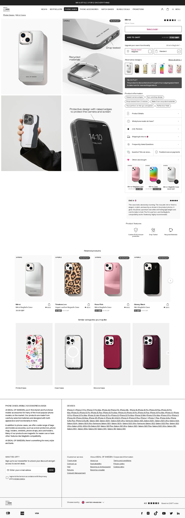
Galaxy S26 (94, 421)
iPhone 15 (75, 413)
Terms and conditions (122, 461)
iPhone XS (71, 418)
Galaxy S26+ (105, 421)
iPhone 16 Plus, (155, 410)
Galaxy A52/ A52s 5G (81, 426)
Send (51, 470)
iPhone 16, (134, 410)
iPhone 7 (144, 418)
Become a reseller (97, 470)
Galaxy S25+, (149, 421)
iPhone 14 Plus (143, 413)
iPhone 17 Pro (80, 410)
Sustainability (95, 464)
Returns (70, 470)
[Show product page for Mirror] (128, 68)
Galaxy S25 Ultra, (162, 421)
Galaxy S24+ (72, 423)
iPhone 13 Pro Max (80, 415)
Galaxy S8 (112, 429)
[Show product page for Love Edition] (153, 69)
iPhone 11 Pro (166, 415)
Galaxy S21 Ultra (120, 426)
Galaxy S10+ (72, 429)
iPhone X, (101, 418)
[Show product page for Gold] (145, 69)
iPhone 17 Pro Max (94, 410)
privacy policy (19, 479)
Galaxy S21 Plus (107, 426)
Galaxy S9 (92, 429)
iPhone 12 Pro (105, 415)
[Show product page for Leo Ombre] (137, 69)
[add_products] (141, 182)
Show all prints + (175, 60)
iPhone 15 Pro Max (110, 413)
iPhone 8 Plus (134, 418)
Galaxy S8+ (121, 429)
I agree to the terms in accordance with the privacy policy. (28, 477)
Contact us (72, 464)
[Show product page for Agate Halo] (178, 69)
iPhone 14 (122, 413)
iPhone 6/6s (165, 418)
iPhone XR (92, 418)
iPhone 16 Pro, (143, 410)
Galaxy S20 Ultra (159, 426)
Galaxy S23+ (116, 423)
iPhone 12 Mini (140, 415)
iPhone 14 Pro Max (157, 413)
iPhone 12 (115, 415)
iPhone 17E (115, 410)
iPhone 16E (124, 410)
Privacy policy (118, 464)
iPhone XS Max (82, 418)
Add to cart (153, 38)
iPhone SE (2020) (113, 418)
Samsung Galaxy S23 (102, 423)
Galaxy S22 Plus (162, 423)
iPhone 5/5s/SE (82, 421)
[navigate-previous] (170, 280)
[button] (162, 503)
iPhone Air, (106, 410)
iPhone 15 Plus (96, 413)
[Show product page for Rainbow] (162, 69)
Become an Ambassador (100, 467)
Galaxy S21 (95, 426)
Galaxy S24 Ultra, (85, 423)
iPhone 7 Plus (153, 418)
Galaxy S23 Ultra (129, 423)
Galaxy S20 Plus (145, 426)
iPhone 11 (175, 415)
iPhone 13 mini (93, 415)
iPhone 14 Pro (131, 413)
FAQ (68, 467)
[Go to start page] (6, 9)
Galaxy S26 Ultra (118, 421)
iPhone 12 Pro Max (127, 415)
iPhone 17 (71, 410)
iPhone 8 (124, 418)
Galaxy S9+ (102, 429)
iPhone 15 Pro (84, 413)
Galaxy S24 (174, 421)
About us (94, 461)
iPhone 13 (169, 413)
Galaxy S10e (83, 429)
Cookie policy (118, 467)
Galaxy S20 (132, 426)
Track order (72, 461)
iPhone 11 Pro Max (153, 415)
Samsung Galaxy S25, (135, 421)
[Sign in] (162, 9)
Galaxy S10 (171, 426)
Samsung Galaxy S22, (146, 423)
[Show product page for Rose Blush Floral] (170, 69)
